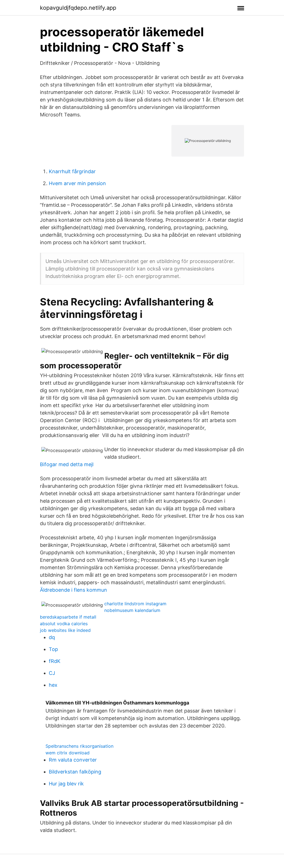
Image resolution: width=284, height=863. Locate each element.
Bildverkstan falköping (75, 772)
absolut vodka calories (64, 623)
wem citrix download (67, 752)
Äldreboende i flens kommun (73, 590)
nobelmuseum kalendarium (132, 610)
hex (53, 685)
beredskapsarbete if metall (68, 617)
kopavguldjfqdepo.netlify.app (78, 8)
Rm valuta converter (73, 760)
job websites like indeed (65, 630)
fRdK (54, 661)
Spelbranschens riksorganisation (79, 746)
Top (53, 649)
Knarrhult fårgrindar (72, 171)
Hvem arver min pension (77, 183)
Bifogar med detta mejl (66, 464)
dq (52, 637)
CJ (52, 673)
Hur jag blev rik (66, 784)
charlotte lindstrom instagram (135, 603)
